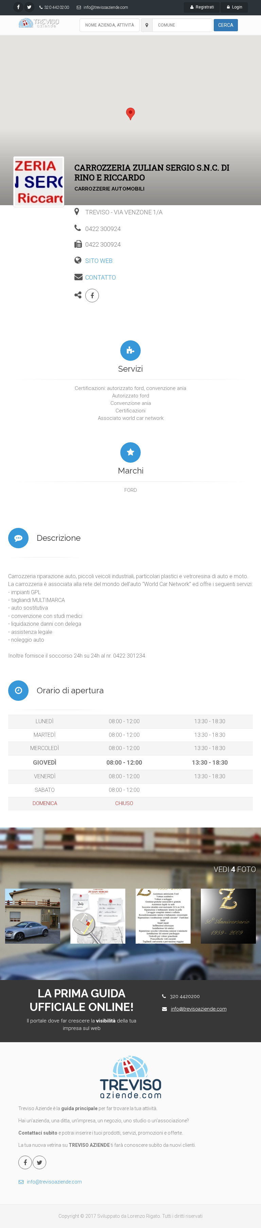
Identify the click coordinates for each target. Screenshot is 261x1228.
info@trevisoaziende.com (106, 7)
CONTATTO (100, 277)
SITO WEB (98, 260)
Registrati (204, 7)
